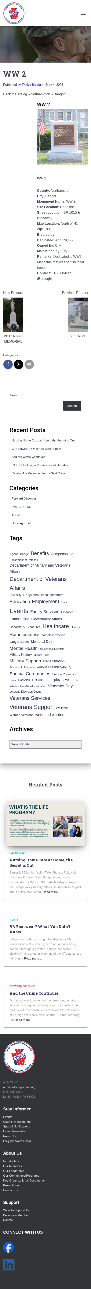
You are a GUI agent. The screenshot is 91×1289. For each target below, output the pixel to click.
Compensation (62, 554)
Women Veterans (21, 715)
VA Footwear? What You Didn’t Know (36, 448)
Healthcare (56, 626)
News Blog (10, 1136)
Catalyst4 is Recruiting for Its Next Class (38, 473)
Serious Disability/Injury (53, 667)
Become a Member (16, 1215)
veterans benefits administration (28, 686)
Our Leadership (13, 1171)
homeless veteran (53, 635)
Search (14, 395)
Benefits (40, 553)
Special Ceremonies (30, 673)
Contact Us (10, 1190)
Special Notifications (16, 1126)
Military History (21, 654)
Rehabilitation (54, 661)
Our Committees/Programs (21, 1175)
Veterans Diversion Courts (25, 691)
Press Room (11, 1185)
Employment (45, 601)
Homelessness (25, 634)
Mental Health (24, 648)
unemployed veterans (62, 680)
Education (20, 601)
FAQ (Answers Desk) (17, 1141)
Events (19, 610)
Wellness (62, 708)
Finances (67, 612)
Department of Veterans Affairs (38, 583)
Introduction (11, 1161)
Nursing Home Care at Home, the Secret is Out (43, 440)
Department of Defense (24, 559)
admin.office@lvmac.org (19, 1087)
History (75, 627)
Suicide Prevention (64, 674)
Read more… (52, 892)
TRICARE (38, 680)
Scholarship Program (22, 667)
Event (64, 602)
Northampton (41, 94)
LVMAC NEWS (21, 506)
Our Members (12, 1166)
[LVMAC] (15, 13)
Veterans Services (30, 698)
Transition (24, 680)
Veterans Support (32, 707)
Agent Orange (19, 554)
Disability (15, 595)
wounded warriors (50, 715)
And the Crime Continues (28, 456)
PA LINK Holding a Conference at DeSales (40, 465)
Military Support (25, 660)
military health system (52, 648)
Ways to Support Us (16, 1210)
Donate (8, 1220)
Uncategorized (21, 523)
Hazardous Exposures (25, 627)
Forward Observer (24, 498)
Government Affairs (46, 619)
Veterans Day (60, 686)
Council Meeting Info (17, 1121)
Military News (41, 654)
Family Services (44, 611)
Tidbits (16, 515)
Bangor (59, 94)
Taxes (13, 680)
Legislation (19, 641)
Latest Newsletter (14, 1131)
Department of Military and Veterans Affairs (40, 568)
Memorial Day (41, 641)
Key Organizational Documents (24, 1180)
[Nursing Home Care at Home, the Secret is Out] (45, 823)
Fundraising (19, 619)
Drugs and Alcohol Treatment (43, 595)
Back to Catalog (15, 94)
